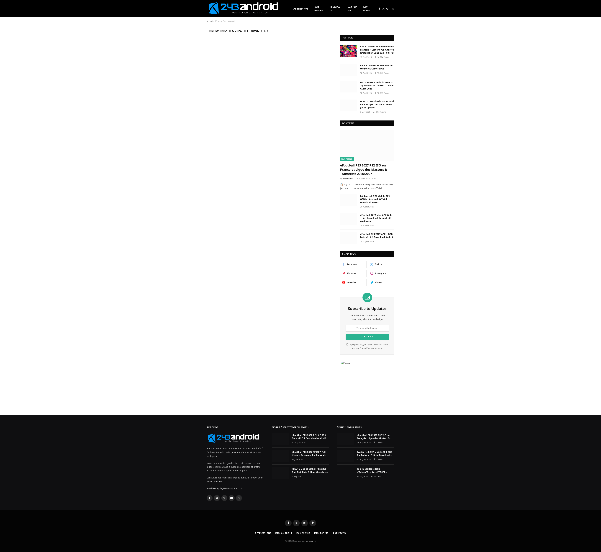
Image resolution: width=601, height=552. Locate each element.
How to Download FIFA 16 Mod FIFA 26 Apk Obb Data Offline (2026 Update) (377, 104)
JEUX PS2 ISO (335, 8)
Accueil (210, 21)
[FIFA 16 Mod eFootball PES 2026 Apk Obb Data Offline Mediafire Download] (280, 473)
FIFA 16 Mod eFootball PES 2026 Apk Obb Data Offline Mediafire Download (309, 470)
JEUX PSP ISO (352, 8)
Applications (300, 8)
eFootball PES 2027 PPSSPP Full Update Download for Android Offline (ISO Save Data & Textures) (310, 453)
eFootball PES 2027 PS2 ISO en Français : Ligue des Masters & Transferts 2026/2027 (363, 169)
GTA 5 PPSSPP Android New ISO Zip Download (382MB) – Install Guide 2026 (377, 85)
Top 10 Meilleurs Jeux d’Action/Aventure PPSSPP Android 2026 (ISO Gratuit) (371, 470)
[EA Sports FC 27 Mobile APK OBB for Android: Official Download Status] (348, 200)
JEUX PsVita (366, 8)
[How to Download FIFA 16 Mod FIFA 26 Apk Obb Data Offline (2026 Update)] (348, 105)
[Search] (392, 8)
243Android (348, 178)
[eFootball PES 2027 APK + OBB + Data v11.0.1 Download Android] (348, 238)
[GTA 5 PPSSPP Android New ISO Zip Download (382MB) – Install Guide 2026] (348, 86)
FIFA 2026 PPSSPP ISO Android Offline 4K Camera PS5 (376, 67)
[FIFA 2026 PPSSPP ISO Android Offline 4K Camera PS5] (348, 70)
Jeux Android (318, 8)
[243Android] (246, 8)
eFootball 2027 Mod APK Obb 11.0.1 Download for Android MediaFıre (376, 218)
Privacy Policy (366, 348)
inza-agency (309, 540)
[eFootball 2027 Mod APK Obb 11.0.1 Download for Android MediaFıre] (348, 219)
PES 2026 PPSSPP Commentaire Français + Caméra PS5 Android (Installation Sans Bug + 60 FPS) (377, 49)
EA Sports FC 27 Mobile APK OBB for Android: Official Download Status (375, 199)
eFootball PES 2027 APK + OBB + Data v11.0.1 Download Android (377, 236)
